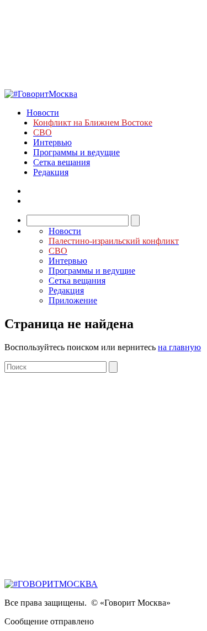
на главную (179, 347)
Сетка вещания (61, 162)
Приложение (73, 300)
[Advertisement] (103, 476)
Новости (42, 112)
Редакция (50, 172)
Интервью (52, 142)
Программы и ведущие (76, 152)
